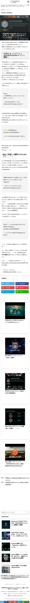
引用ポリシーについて (21, 584)
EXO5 (14, 272)
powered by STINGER (17, 600)
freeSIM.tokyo (18, 595)
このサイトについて (9, 584)
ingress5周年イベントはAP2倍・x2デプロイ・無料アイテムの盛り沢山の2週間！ (19, 556)
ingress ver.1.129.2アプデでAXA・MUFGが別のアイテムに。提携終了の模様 (19, 523)
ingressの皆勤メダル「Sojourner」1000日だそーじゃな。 (19, 545)
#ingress (6, 182)
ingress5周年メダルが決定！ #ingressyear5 (19, 566)
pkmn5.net (12, 595)
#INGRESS (12, 130)
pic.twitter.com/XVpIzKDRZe (11, 132)
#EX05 (5, 226)
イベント (5, 269)
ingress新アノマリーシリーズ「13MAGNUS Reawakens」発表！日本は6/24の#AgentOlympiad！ (14, 463)
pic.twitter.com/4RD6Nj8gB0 (11, 229)
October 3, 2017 (16, 104)
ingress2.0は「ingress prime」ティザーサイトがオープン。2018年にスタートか (19, 534)
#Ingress (10, 226)
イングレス (12, 269)
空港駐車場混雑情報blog (8, 578)
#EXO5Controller (7, 272)
